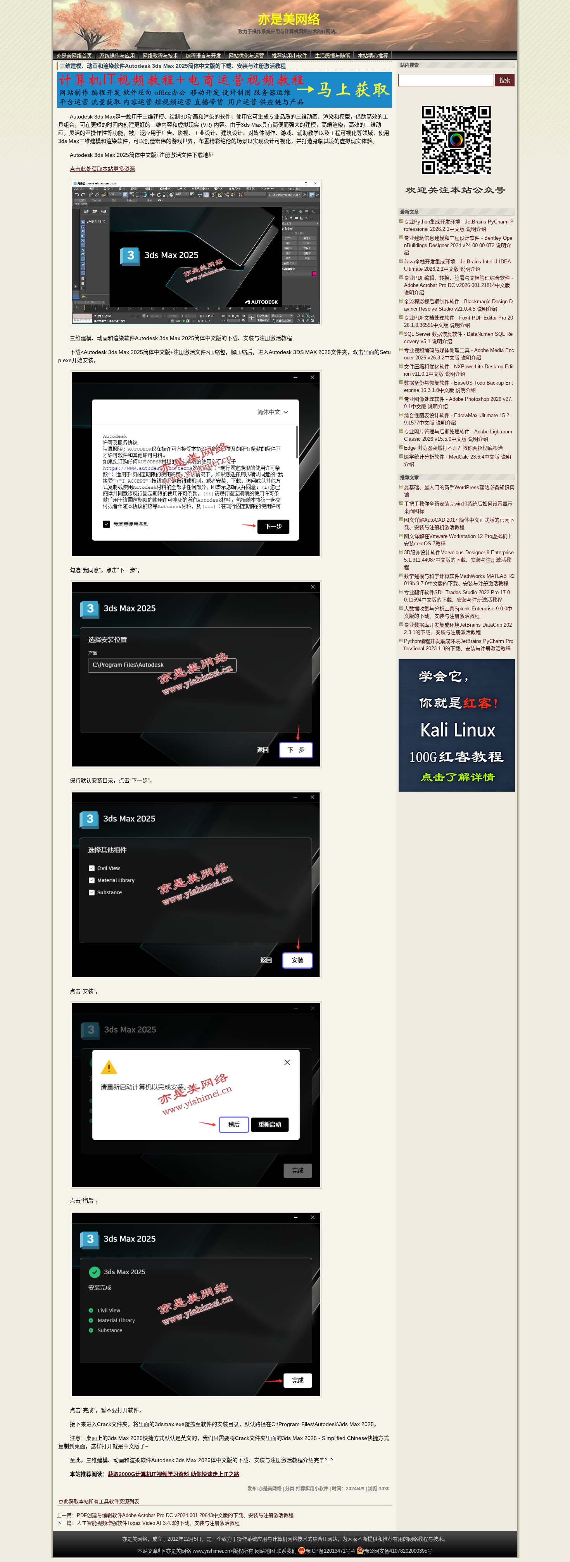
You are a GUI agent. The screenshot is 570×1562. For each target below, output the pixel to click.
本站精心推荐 (373, 55)
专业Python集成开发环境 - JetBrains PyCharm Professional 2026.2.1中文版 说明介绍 (459, 225)
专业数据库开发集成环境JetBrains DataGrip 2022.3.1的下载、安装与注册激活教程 (458, 628)
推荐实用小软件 (289, 55)
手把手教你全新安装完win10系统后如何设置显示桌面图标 (458, 507)
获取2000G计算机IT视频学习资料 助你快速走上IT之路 (173, 1474)
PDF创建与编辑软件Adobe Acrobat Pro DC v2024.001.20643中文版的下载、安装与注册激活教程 (185, 1515)
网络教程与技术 (160, 55)
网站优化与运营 (246, 55)
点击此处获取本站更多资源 (102, 169)
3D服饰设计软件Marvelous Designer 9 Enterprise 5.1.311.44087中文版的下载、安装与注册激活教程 (459, 560)
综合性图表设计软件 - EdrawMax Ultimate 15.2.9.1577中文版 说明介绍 (457, 419)
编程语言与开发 (203, 55)
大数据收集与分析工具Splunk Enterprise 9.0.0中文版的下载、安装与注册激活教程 (458, 612)
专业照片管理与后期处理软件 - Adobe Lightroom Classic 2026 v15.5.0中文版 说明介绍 (458, 435)
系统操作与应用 (117, 55)
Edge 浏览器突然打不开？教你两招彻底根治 (453, 448)
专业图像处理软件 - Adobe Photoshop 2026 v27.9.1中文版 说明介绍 (458, 402)
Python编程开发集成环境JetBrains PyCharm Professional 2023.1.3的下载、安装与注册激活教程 (458, 644)
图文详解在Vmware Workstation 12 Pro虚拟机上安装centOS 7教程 (458, 539)
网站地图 (265, 1551)
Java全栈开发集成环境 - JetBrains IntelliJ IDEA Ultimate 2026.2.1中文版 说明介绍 (457, 265)
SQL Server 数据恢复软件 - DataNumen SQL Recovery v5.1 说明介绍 (458, 337)
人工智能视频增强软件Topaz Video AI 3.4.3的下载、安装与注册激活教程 (158, 1523)
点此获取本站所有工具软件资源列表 (99, 1501)
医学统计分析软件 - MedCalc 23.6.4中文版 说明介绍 (457, 460)
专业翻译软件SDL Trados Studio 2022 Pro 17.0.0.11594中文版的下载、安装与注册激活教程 (457, 596)
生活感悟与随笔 (332, 55)
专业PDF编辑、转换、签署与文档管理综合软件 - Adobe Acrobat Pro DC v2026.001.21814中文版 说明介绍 (458, 285)
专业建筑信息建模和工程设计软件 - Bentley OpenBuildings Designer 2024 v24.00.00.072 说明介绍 (458, 245)
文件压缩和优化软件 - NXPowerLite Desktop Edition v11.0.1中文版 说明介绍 (459, 370)
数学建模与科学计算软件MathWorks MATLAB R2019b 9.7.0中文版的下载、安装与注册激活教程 (459, 579)
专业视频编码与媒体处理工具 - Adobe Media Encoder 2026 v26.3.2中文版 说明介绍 (459, 354)
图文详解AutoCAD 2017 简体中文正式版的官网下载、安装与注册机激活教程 (459, 523)
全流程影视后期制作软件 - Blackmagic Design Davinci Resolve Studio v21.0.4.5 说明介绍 (458, 305)
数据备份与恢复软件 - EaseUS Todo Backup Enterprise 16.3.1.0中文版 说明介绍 (458, 386)
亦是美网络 (289, 19)
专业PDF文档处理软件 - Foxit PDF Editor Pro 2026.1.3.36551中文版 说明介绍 (458, 321)
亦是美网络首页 (74, 55)
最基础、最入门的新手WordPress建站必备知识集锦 (459, 491)
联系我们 (286, 1551)
